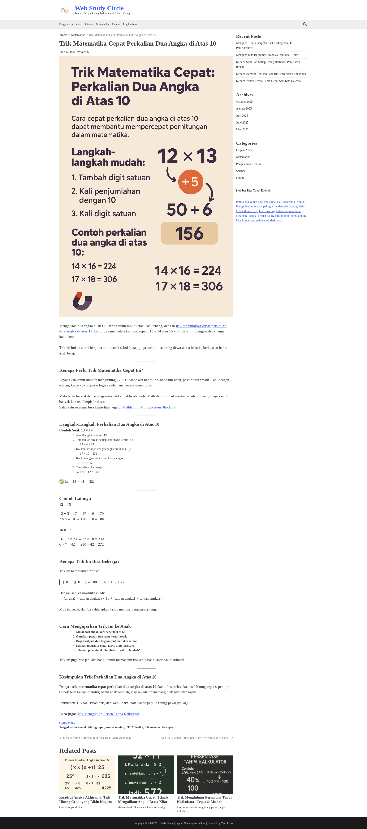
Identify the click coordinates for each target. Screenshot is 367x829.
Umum (116, 24)
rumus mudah (115, 727)
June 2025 (242, 122)
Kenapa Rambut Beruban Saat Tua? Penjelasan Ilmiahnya (271, 74)
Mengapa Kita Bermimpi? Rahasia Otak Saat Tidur (267, 55)
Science (88, 24)
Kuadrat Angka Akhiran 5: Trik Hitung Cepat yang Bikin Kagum (85, 799)
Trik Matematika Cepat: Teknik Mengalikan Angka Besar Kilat (143, 799)
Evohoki (266, 190)
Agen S (84, 51)
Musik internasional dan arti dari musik (259, 220)
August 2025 (244, 108)
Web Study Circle (99, 8)
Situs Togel (253, 190)
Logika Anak (130, 24)
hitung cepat (96, 727)
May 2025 (242, 129)
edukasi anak (78, 727)
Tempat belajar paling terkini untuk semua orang (277, 216)
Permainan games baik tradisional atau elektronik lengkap (270, 202)
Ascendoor (199, 823)
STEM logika (134, 727)
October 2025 (244, 101)
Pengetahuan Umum (70, 24)
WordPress (227, 823)
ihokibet (241, 190)
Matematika (102, 24)
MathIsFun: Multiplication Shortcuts (149, 407)
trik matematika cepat (159, 727)
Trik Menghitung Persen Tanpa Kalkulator (108, 714)
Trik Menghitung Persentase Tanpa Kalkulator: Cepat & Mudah (204, 799)
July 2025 (242, 115)
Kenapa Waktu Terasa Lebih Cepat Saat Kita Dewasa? (269, 81)
